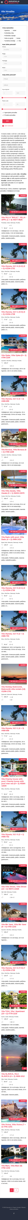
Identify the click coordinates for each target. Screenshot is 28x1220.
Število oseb (5, 100)
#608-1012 (13, 1075)
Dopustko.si (14, 2)
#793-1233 (13, 925)
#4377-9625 (13, 218)
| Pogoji (14, 1207)
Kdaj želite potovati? (9, 75)
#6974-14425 (13, 888)
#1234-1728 (13, 313)
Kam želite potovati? (9, 44)
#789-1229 (13, 451)
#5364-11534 (13, 782)
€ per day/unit (5, 89)
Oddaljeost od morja (13, 191)
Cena (10, 188)
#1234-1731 (13, 267)
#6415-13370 (12, 492)
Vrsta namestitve (7, 28)
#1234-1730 (13, 589)
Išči (7, 121)
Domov (3, 17)
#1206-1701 (13, 689)
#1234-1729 (13, 969)
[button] (12, 49)
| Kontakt (18, 1207)
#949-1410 (12, 538)
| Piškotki (23, 1207)
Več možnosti (9, 126)
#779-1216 (13, 1012)
